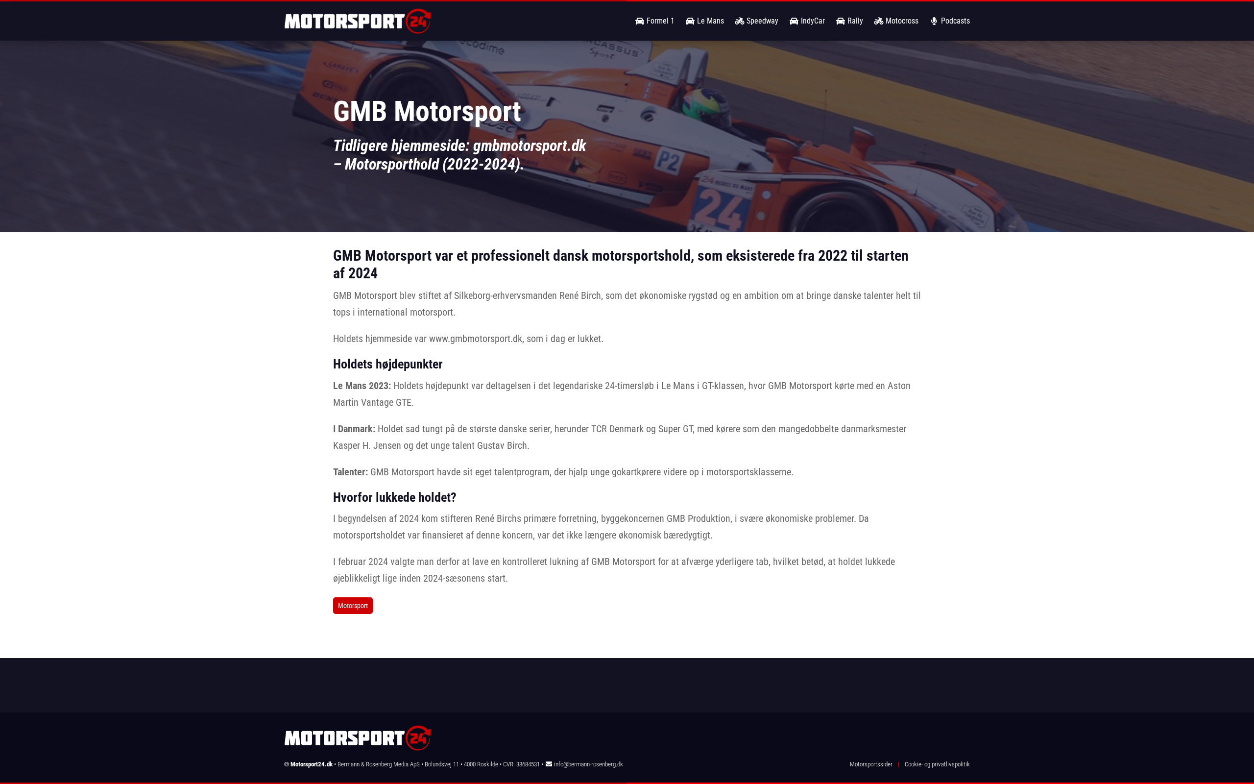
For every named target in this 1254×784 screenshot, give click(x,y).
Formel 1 (660, 20)
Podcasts (954, 20)
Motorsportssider (871, 764)
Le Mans (709, 20)
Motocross (901, 20)
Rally (854, 20)
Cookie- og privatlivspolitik (937, 764)
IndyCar (812, 20)
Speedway (761, 20)
